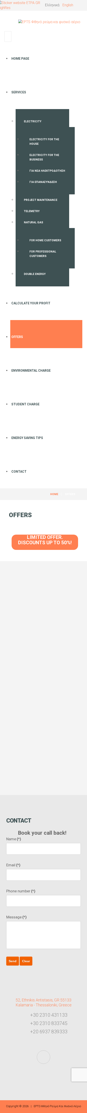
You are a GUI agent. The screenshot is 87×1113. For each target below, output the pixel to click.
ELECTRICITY (32, 121)
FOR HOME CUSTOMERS (45, 240)
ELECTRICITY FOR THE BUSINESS (44, 157)
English (67, 5)
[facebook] (43, 1057)
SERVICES (18, 92)
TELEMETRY (32, 211)
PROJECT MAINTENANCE (40, 200)
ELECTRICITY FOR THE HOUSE (44, 141)
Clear (26, 961)
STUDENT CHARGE (25, 404)
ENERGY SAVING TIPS (27, 438)
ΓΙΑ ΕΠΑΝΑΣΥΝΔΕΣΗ (43, 182)
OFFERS (17, 337)
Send (13, 961)
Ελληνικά (52, 5)
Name (13, 839)
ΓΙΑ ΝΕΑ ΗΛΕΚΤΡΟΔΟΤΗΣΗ (47, 170)
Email (13, 865)
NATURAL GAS (33, 222)
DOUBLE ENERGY (35, 274)
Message (16, 917)
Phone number (20, 891)
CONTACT (19, 471)
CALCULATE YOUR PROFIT (30, 303)
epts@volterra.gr (51, 754)
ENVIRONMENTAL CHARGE (31, 370)
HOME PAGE (20, 58)
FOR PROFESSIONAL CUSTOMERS (42, 254)
